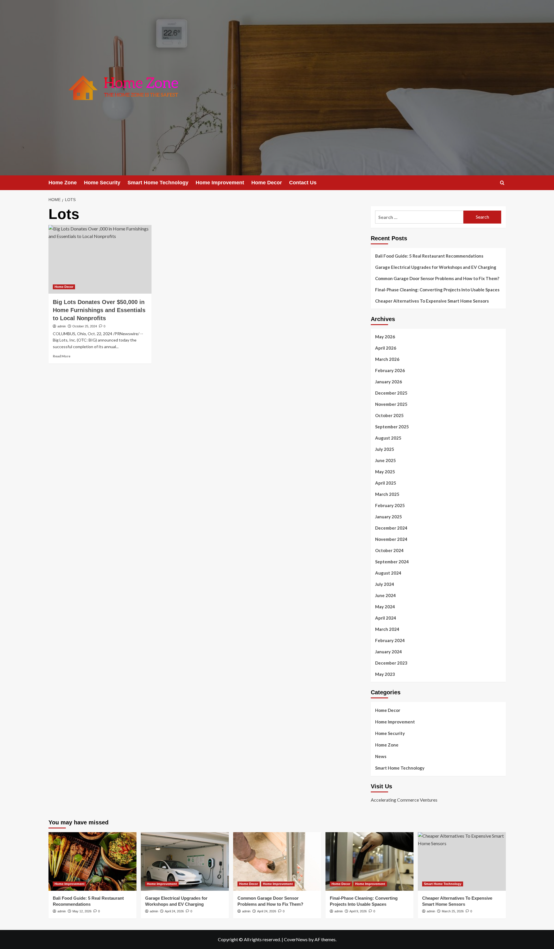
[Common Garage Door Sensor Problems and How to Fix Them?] (277, 861)
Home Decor (266, 182)
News (380, 756)
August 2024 (388, 572)
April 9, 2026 (358, 911)
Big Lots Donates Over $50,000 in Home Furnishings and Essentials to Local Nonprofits (99, 310)
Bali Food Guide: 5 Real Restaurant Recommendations (429, 255)
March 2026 (387, 359)
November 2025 (391, 404)
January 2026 (388, 381)
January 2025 (388, 516)
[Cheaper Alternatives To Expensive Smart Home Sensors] (462, 861)
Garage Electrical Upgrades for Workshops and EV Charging (435, 267)
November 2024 (391, 539)
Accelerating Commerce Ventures (404, 799)
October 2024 (389, 550)
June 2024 (385, 595)
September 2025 (392, 426)
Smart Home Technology (158, 182)
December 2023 (391, 662)
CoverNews (296, 939)
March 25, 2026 (453, 911)
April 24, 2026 (174, 911)
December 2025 (391, 392)
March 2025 (387, 494)
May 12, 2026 (81, 911)
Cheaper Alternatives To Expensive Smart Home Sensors (432, 300)
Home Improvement (220, 182)
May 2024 (385, 606)
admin (61, 326)
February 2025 (390, 505)
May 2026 (385, 336)
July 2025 (384, 449)
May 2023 (385, 674)
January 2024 (388, 651)
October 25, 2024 (84, 326)
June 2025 (385, 460)
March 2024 (387, 629)
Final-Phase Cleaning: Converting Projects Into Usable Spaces (437, 289)
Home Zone (62, 182)
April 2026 (385, 347)
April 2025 (385, 482)
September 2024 (392, 561)
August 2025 (388, 437)
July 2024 (384, 584)
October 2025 (389, 415)
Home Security (102, 182)
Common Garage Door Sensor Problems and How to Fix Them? (437, 278)
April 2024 (385, 617)
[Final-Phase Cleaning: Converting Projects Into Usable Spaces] (369, 861)
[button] (502, 183)
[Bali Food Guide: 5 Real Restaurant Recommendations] (92, 861)
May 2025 (385, 471)
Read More (61, 356)
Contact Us (303, 182)
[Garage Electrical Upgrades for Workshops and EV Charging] (185, 861)
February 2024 (390, 640)
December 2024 (391, 527)
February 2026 (390, 370)
